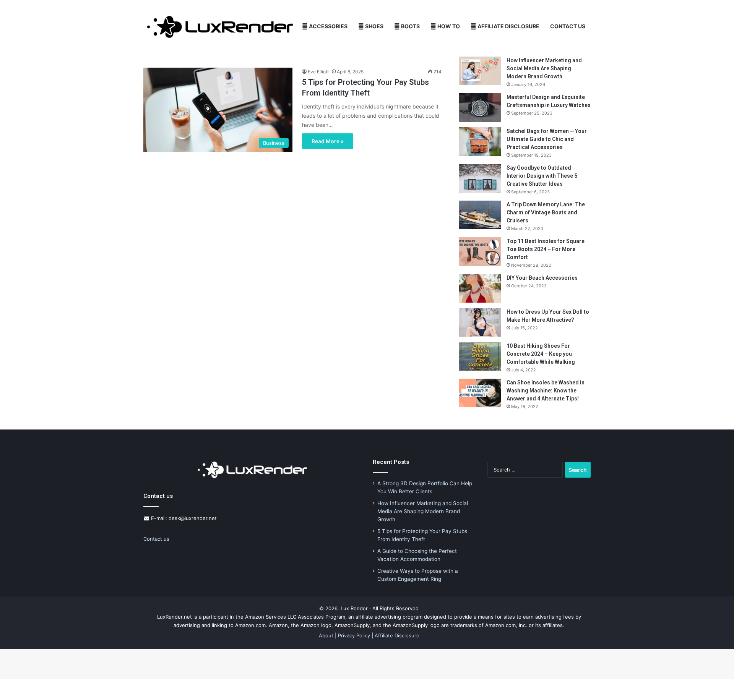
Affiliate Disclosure (507, 26)
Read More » (328, 141)
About (326, 635)
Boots (410, 26)
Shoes (373, 26)
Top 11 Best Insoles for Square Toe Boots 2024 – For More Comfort (546, 249)
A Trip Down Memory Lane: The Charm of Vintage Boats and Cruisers (546, 212)
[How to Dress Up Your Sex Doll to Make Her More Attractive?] (480, 322)
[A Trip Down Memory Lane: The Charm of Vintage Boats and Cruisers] (480, 215)
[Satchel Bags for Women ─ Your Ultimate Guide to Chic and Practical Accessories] (480, 141)
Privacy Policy (354, 635)
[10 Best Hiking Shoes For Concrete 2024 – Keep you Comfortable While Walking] (480, 356)
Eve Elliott (318, 72)
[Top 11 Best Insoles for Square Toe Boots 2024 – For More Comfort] (480, 251)
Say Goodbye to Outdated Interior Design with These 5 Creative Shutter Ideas (542, 176)
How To (448, 26)
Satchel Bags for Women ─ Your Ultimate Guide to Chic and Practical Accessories (547, 139)
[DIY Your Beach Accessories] (480, 288)
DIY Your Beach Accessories (542, 278)
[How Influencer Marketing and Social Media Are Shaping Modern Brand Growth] (480, 71)
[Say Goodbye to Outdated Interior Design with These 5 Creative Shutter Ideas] (480, 178)
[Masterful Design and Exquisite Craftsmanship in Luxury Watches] (480, 107)
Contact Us (567, 26)
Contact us (156, 539)
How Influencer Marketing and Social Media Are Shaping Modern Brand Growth (544, 68)
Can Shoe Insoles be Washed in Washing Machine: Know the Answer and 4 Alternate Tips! (546, 390)
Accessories (328, 26)
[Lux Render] (220, 26)
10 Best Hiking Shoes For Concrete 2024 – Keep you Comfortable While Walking (541, 354)
